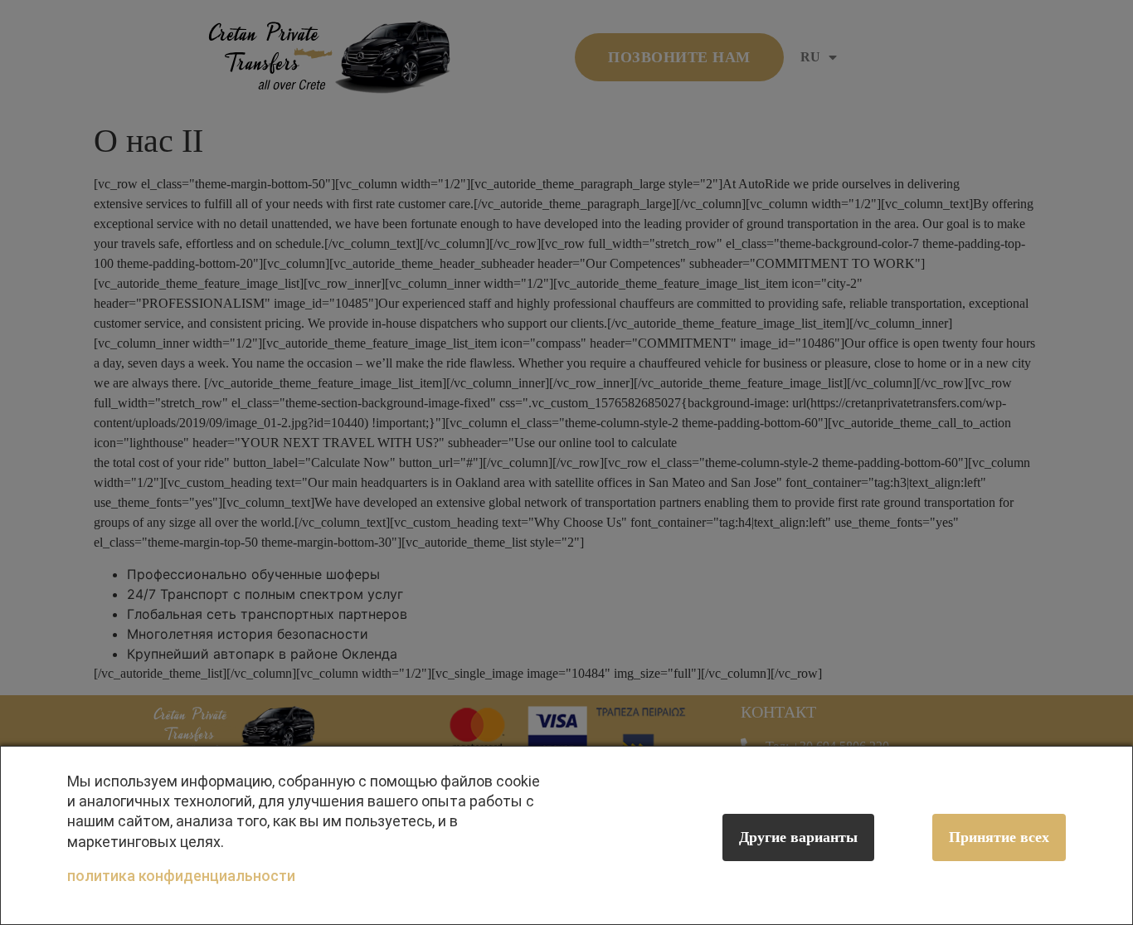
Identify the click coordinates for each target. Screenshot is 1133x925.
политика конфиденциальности (181, 875)
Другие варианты (798, 837)
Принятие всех (999, 837)
